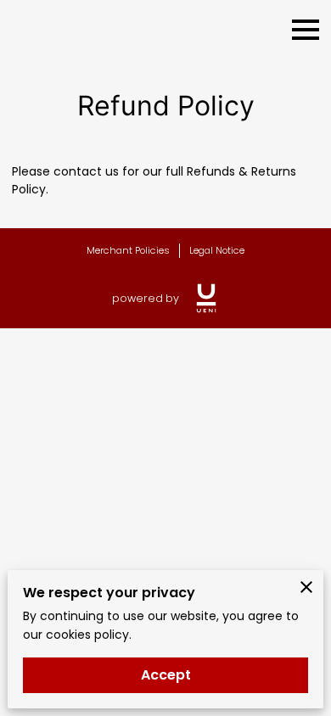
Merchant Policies (128, 250)
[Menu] (305, 30)
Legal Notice (216, 250)
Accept (166, 675)
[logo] (206, 298)
